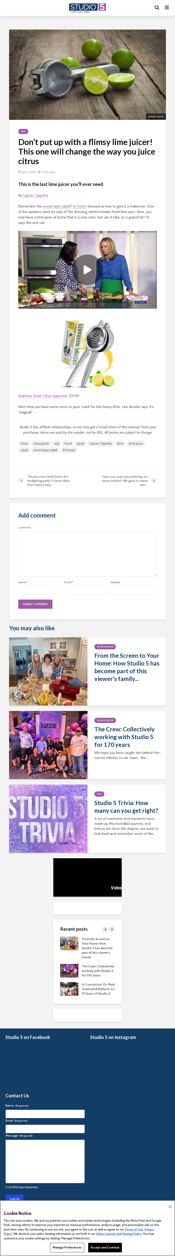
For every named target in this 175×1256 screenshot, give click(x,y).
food (68, 443)
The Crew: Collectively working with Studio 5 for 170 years (124, 737)
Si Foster (80, 206)
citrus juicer (41, 443)
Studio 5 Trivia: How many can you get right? (126, 806)
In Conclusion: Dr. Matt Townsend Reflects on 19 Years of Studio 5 (98, 989)
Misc (23, 131)
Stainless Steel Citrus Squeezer (42, 396)
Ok (170, 1206)
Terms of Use (134, 1229)
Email (68, 582)
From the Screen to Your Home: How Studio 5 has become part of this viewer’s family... (127, 667)
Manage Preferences (67, 1247)
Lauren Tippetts (35, 195)
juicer (80, 443)
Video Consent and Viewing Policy (119, 1234)
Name (23, 582)
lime (120, 443)
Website (115, 582)
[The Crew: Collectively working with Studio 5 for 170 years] (48, 745)
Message (19, 1135)
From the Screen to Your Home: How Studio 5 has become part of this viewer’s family (97, 948)
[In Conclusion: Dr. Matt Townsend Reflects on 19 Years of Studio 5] (69, 988)
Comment (24, 527)
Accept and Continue (105, 1247)
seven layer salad (56, 206)
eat (56, 443)
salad (24, 450)
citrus (24, 443)
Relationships (105, 646)
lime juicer (136, 443)
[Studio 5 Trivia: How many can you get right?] (48, 818)
